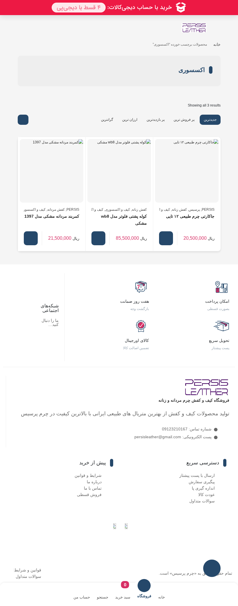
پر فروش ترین (184, 120)
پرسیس (194, 210)
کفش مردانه (56, 210)
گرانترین (107, 120)
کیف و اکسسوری (117, 210)
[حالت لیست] (34, 120)
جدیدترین (210, 120)
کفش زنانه (179, 210)
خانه (217, 44)
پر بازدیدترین (156, 120)
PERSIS (208, 210)
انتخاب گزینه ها (166, 238)
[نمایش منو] (216, 28)
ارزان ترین (129, 120)
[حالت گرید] (23, 120)
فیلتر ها (212, 568)
